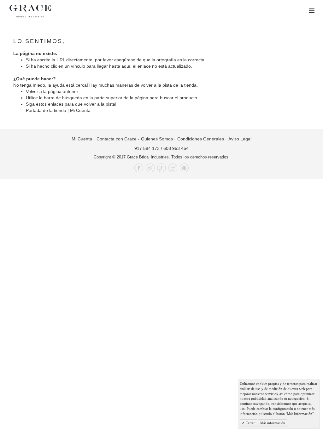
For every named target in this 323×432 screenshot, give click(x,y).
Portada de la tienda (46, 110)
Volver (32, 91)
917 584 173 (147, 148)
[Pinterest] (184, 168)
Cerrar (250, 423)
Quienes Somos (157, 138)
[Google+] (161, 168)
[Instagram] (172, 168)
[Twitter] (150, 168)
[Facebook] (138, 168)
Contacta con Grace (117, 138)
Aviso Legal (239, 138)
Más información (272, 423)
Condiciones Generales (200, 138)
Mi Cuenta (80, 110)
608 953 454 (176, 148)
